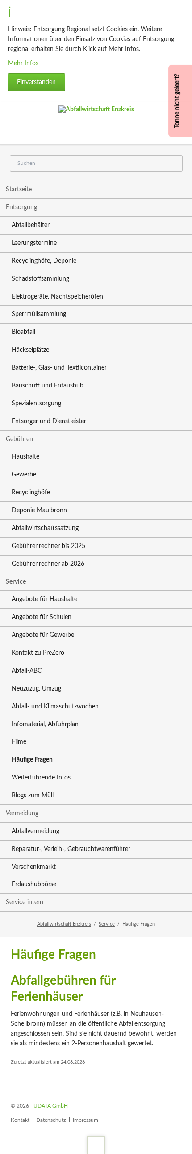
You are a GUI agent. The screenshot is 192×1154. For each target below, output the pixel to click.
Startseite (19, 189)
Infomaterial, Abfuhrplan (45, 724)
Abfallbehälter (31, 225)
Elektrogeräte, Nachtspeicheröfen (57, 297)
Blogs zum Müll (33, 795)
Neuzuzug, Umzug (36, 689)
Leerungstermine (34, 243)
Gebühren (19, 439)
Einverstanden (36, 82)
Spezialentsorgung (36, 403)
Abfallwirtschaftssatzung (45, 528)
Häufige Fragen (32, 760)
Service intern (24, 902)
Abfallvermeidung (35, 831)
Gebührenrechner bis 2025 (48, 546)
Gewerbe (24, 475)
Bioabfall (23, 332)
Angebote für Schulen (41, 617)
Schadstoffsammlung (40, 279)
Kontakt (20, 1120)
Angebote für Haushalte (44, 599)
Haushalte (25, 457)
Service (16, 582)
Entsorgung (21, 207)
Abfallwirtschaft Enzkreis (64, 924)
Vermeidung (22, 813)
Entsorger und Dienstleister (49, 421)
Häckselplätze (30, 350)
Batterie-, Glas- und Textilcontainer (59, 368)
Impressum (85, 1120)
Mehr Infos (23, 63)
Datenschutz (51, 1120)
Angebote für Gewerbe (43, 635)
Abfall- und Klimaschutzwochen (55, 706)
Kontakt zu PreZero (38, 653)
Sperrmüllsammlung (39, 314)
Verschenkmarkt (34, 867)
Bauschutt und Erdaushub (47, 386)
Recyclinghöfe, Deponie (44, 261)
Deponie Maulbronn (39, 510)
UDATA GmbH (50, 1105)
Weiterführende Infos (41, 778)
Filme (19, 742)
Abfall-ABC (27, 671)
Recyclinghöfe (31, 492)
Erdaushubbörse (34, 884)
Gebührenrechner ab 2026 (48, 564)
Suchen (171, 164)
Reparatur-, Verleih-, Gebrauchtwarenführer (71, 849)
